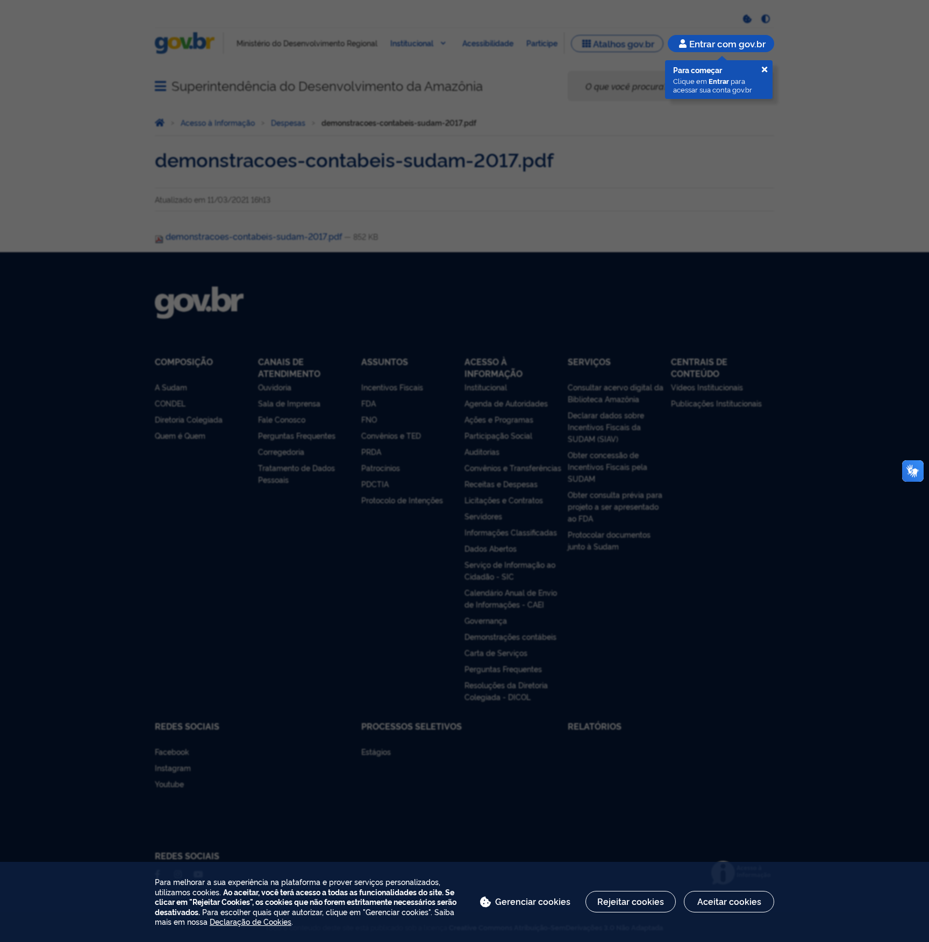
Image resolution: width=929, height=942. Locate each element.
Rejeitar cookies (630, 901)
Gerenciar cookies (532, 901)
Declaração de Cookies (250, 921)
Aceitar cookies (729, 901)
